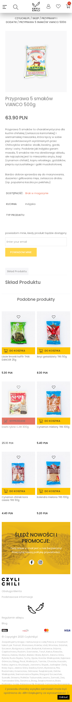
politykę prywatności (47, 552)
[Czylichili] (36, 7)
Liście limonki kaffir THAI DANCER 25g (16, 358)
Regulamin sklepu (13, 617)
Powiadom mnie (21, 252)
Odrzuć (63, 697)
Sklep (36, 18)
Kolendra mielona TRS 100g (53, 497)
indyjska (30, 204)
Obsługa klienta (12, 591)
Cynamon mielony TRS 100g (53, 427)
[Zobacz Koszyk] (68, 7)
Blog (4, 623)
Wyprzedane (17, 421)
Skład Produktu (17, 271)
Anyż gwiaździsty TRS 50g (52, 356)
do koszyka (17, 350)
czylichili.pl (22, 18)
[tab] (16, 271)
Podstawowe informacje (17, 597)
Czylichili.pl (31, 637)
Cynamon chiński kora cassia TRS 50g (15, 499)
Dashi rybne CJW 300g (15, 427)
